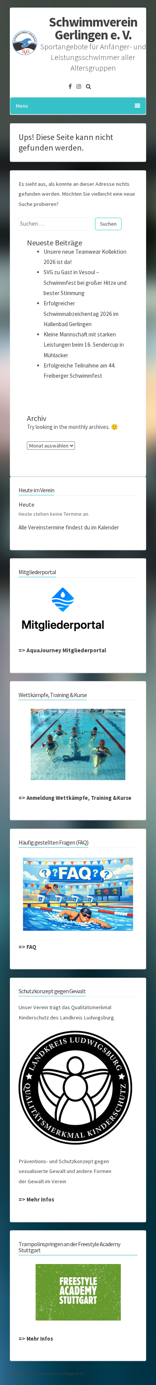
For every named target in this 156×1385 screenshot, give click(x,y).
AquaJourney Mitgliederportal (66, 650)
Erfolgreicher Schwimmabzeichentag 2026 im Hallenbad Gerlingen (81, 314)
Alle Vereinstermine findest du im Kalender (69, 527)
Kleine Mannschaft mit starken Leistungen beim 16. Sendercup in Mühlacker (84, 345)
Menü (22, 105)
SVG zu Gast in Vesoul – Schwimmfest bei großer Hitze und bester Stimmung (85, 283)
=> (23, 650)
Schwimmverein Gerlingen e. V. (93, 28)
